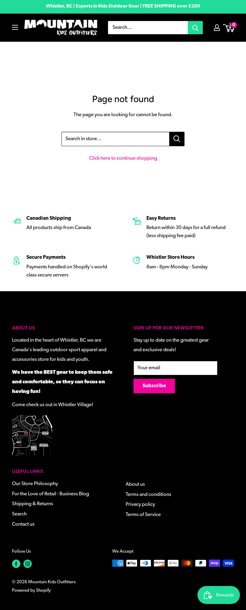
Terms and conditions (148, 494)
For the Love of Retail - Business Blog (50, 494)
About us (135, 484)
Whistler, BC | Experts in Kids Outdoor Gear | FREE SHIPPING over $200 (123, 6)
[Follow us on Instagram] (27, 564)
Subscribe (154, 385)
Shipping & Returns (32, 503)
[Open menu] (15, 27)
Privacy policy (140, 504)
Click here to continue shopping (123, 158)
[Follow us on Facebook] (16, 564)
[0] (229, 27)
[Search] (195, 27)
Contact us (23, 524)
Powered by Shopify (31, 590)
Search (19, 514)
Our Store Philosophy (35, 483)
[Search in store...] (176, 139)
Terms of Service (143, 514)
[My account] (217, 27)
